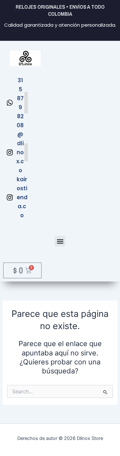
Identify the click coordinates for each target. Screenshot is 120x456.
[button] (60, 241)
